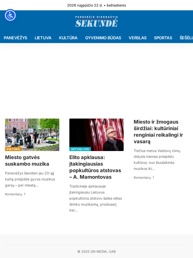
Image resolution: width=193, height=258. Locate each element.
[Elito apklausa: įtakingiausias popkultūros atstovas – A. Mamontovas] (96, 135)
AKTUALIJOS (80, 149)
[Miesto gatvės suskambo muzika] (32, 135)
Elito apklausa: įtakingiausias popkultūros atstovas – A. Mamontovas (95, 167)
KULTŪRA (13, 149)
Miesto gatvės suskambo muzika (27, 160)
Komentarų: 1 (15, 194)
